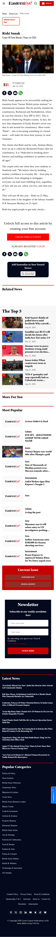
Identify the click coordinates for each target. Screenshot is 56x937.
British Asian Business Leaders (14, 802)
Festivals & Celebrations (11, 840)
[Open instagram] (20, 912)
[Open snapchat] (35, 912)
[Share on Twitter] (10, 93)
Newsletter (22, 904)
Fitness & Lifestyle (9, 854)
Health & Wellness (9, 863)
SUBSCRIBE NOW (28, 577)
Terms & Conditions (41, 894)
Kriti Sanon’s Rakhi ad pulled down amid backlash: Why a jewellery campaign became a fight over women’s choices (38, 324)
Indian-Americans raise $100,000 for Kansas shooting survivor (37, 543)
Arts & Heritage (8, 835)
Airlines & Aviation (9, 816)
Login (41, 246)
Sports (27, 448)
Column (28, 432)
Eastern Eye (19, 83)
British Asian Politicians (11, 783)
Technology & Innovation (12, 868)
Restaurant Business (9, 826)
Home (4, 13)
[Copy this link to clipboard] (20, 254)
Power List (13, 13)
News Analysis (7, 778)
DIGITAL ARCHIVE (28, 584)
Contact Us (46, 899)
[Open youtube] (30, 912)
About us (36, 899)
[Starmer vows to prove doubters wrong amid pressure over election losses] (12, 351)
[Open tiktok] (40, 912)
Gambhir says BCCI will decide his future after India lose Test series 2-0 (37, 335)
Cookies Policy (12, 894)
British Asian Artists (10, 830)
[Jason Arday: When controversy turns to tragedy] (12, 365)
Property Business (9, 821)
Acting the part (33, 512)
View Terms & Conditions (17, 644)
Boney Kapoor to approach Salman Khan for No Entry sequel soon (38, 558)
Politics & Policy (8, 773)
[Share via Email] (15, 93)
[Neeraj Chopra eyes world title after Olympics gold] (12, 452)
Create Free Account (28, 237)
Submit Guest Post (9, 21)
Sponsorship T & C (13, 899)
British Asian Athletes (10, 859)
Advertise (26, 899)
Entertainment (31, 478)
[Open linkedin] (25, 912)
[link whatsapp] (20, 93)
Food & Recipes (8, 844)
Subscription (33, 904)
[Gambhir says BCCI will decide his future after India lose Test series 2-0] (12, 337)
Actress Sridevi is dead (36, 421)
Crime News (7, 797)
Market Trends (7, 807)
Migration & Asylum (10, 792)
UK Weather (7, 873)
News (27, 462)
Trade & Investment (10, 811)
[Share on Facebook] (4, 93)
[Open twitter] (15, 912)
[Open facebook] (11, 912)
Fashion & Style (8, 849)
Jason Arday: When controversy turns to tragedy (35, 363)
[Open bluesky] (45, 912)
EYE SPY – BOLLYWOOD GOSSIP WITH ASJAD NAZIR (38, 438)
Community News (9, 788)
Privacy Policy (26, 894)
